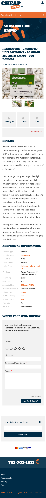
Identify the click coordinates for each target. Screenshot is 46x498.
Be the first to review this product (14, 64)
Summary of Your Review (15, 363)
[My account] (41, 3)
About (3, 474)
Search (43, 15)
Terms (3, 485)
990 (22, 296)
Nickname (9, 355)
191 (22, 299)
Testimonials (6, 478)
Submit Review (31, 400)
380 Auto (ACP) (27, 285)
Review (8, 371)
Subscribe (23, 434)
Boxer (23, 292)
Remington (25, 255)
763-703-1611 (21, 462)
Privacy (4, 481)
